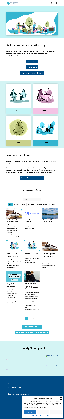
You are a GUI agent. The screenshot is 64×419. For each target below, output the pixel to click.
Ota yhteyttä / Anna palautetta (32, 73)
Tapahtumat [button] (31, 204)
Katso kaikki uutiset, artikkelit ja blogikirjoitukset (32, 332)
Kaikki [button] (10, 204)
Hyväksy (30, 412)
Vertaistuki (45, 110)
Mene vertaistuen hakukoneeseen (32, 178)
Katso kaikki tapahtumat (32, 326)
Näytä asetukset (55, 412)
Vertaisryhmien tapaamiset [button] (43, 204)
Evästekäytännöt (13, 391)
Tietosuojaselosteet (43, 415)
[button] (61, 398)
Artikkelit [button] (16, 204)
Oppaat (18, 142)
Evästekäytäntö (34, 415)
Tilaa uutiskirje (32, 67)
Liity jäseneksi (32, 61)
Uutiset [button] (23, 204)
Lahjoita (45, 142)
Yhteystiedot (51, 415)
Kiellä (42, 412)
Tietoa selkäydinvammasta (18, 110)
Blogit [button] (53, 204)
